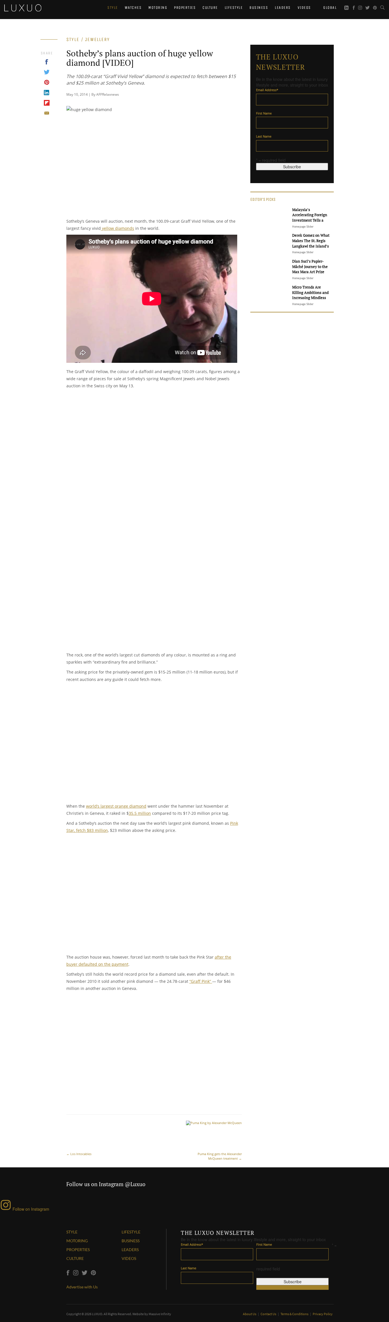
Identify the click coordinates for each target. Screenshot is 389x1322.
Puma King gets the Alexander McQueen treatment (220, 1156)
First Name (264, 113)
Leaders (283, 7)
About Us (250, 1314)
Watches (133, 7)
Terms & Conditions (294, 1314)
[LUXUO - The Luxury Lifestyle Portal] (23, 7)
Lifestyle (234, 7)
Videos (304, 7)
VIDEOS (129, 1258)
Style (112, 7)
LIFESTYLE (131, 1231)
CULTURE (75, 1258)
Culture (210, 7)
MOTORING (77, 1240)
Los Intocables (78, 1154)
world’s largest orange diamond (116, 806)
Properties (185, 7)
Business (258, 7)
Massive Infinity (160, 1314)
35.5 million (140, 813)
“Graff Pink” (200, 981)
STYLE (71, 1231)
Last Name (263, 136)
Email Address (267, 90)
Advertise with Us (82, 1286)
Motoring (157, 7)
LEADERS (130, 1249)
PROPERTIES (78, 1249)
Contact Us (268, 1314)
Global (329, 7)
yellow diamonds (117, 228)
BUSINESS (131, 1240)
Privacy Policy (323, 1314)
